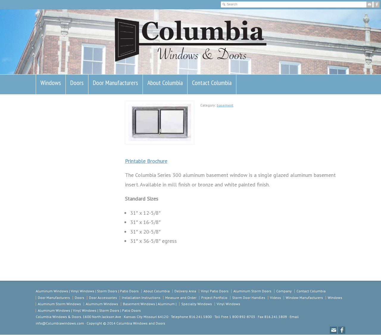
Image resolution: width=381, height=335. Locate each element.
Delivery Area (185, 291)
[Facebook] (377, 4)
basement (225, 105)
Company (284, 291)
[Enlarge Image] (159, 105)
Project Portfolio (214, 297)
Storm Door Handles (248, 297)
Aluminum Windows (102, 304)
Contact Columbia (212, 82)
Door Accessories (103, 297)
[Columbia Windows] (190, 61)
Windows (50, 82)
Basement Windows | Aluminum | (150, 304)
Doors (77, 82)
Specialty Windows (196, 304)
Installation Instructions (141, 297)
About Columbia (165, 82)
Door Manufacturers (115, 82)
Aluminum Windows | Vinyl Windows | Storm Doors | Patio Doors (87, 291)
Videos (275, 297)
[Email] (369, 4)
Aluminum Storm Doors (252, 291)
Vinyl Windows (228, 304)
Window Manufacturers (304, 297)
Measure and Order (180, 297)
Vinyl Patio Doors (215, 291)
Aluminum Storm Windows (59, 304)
